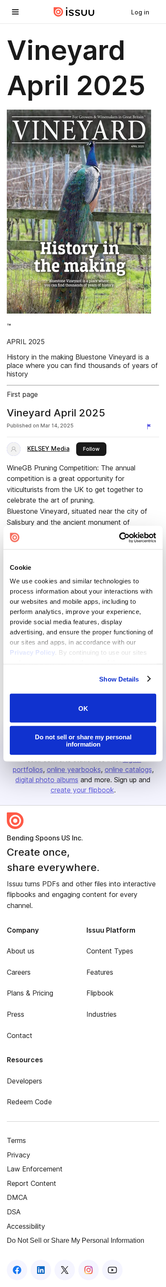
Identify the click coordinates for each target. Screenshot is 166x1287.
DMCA (17, 1197)
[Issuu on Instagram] (88, 1270)
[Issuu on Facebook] (17, 1270)
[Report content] (150, 426)
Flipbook (100, 993)
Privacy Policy (32, 652)
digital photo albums (46, 779)
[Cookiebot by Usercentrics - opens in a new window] (119, 537)
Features (99, 972)
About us (20, 951)
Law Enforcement (35, 1169)
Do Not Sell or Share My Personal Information (75, 1240)
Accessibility (26, 1226)
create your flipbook (82, 790)
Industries (101, 1014)
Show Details (119, 678)
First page (22, 394)
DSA (13, 1212)
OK (83, 708)
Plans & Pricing (30, 993)
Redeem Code (29, 1101)
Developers (24, 1081)
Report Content (31, 1183)
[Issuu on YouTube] (112, 1270)
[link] (140, 11)
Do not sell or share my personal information (83, 740)
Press (15, 1014)
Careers (19, 972)
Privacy (18, 1155)
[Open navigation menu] (15, 11)
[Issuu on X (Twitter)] (64, 1270)
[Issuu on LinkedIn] (41, 1270)
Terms (16, 1140)
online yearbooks (74, 769)
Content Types (109, 951)
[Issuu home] (74, 12)
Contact (19, 1035)
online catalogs (128, 769)
